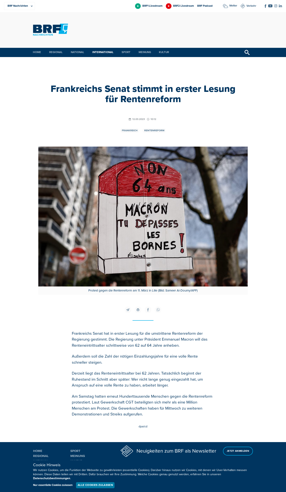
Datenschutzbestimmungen (51, 478)
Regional (56, 52)
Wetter (233, 5)
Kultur (164, 52)
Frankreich (130, 130)
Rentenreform (154, 130)
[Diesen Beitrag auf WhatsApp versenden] (158, 309)
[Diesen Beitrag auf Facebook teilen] (148, 309)
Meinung (145, 52)
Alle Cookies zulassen (95, 485)
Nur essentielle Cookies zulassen (53, 485)
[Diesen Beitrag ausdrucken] (138, 309)
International (102, 52)
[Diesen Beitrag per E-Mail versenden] (128, 309)
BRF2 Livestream (183, 6)
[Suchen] (247, 52)
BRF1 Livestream (152, 6)
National (77, 52)
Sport (126, 52)
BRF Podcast (205, 6)
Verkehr (251, 6)
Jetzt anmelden (238, 451)
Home (37, 52)
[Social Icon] (265, 6)
